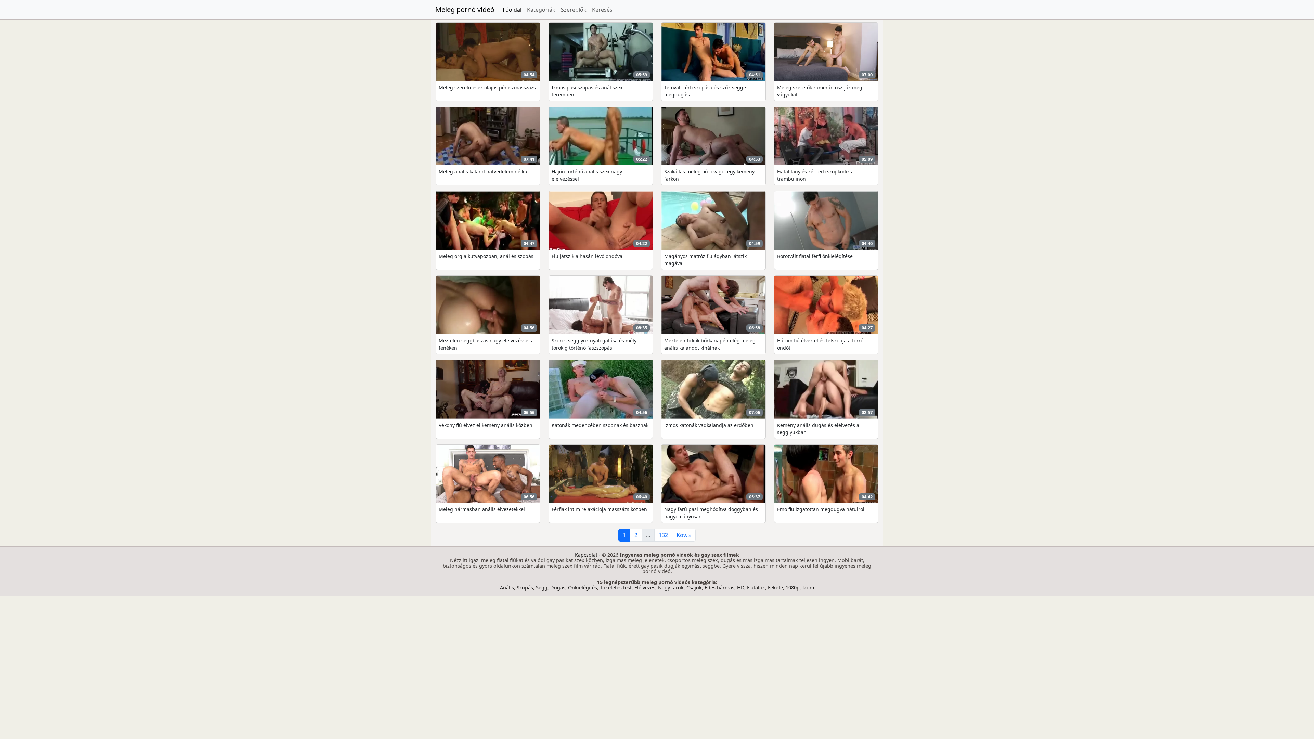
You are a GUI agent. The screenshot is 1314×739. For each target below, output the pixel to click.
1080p (793, 587)
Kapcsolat (586, 555)
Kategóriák (541, 9)
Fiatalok (756, 587)
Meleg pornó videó (464, 9)
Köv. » (684, 535)
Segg (542, 587)
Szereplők (574, 9)
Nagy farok (671, 587)
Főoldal (512, 9)
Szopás (525, 587)
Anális (507, 587)
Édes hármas (719, 587)
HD (740, 587)
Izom (808, 587)
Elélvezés (644, 587)
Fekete (775, 587)
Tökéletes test (616, 587)
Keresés (602, 9)
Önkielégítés (582, 587)
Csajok (694, 587)
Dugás (557, 587)
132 (663, 535)
